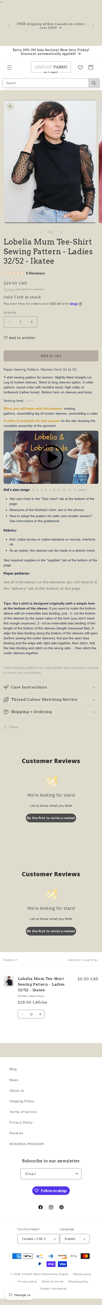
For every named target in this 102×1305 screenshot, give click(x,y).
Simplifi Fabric (31, 1273)
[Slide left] (40, 232)
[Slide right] (61, 232)
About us (16, 1090)
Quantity (10, 312)
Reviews (16, 1133)
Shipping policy (78, 1281)
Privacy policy (27, 1281)
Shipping (9, 289)
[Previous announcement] (9, 26)
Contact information (53, 1288)
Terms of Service (23, 1112)
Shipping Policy (21, 1101)
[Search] (93, 83)
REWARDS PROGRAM (26, 1144)
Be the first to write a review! (51, 818)
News (13, 1080)
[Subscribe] (76, 1173)
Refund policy (82, 1273)
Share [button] (14, 727)
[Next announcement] (93, 26)
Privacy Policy (21, 1122)
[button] (9, 67)
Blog (13, 1069)
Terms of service (53, 1281)
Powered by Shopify (55, 1273)
